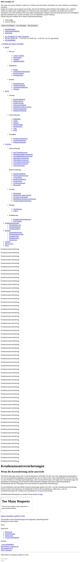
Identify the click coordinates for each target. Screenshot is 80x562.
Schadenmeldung (15, 227)
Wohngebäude (18, 124)
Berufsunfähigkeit (19, 99)
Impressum (8, 33)
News (7, 245)
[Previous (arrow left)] (1, 560)
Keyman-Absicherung (20, 197)
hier (41, 494)
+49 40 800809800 (7, 544)
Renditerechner (14, 238)
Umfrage (16, 89)
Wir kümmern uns (15, 225)
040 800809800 (10, 40)
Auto (15, 128)
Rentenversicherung (19, 110)
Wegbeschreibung (19, 85)
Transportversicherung (20, 164)
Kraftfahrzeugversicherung (22, 219)
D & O (15, 211)
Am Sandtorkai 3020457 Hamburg (7, 549)
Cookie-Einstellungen (12, 537)
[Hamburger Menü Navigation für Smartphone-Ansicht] (1, 44)
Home (7, 47)
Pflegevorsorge (18, 101)
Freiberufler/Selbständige (21, 71)
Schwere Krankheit (19, 105)
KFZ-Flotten (17, 221)
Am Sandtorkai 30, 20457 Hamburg (17, 36)
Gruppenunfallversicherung (22, 201)
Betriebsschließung (19, 179)
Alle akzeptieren (33, 25)
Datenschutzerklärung (12, 31)
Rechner (8, 230)
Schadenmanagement (12, 223)
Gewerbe (8, 144)
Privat (7, 91)
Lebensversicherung (20, 109)
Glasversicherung (19, 165)
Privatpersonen (18, 75)
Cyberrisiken (17, 177)
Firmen (15, 70)
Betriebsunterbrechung (20, 175)
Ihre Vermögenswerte (20, 152)
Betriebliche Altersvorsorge (22, 107)
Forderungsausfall (19, 183)
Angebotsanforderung (20, 87)
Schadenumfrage (14, 229)
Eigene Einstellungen (8, 25)
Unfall (15, 121)
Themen (7, 242)
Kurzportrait (17, 57)
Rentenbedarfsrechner (16, 234)
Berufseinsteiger (18, 73)
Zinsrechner (13, 240)
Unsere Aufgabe (18, 56)
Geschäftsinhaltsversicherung (22, 156)
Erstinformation (10, 29)
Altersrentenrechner (15, 232)
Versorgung (17, 193)
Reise (15, 130)
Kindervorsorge (18, 103)
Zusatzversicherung (19, 140)
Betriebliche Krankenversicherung (24, 199)
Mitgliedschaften (18, 61)
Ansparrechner (14, 236)
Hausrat (15, 123)
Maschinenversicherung (21, 158)
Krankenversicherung (20, 138)
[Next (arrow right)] (3, 560)
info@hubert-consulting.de (9, 546)
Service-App (9, 244)
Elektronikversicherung (21, 160)
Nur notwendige (21, 25)
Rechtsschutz (17, 126)
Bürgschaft (17, 185)
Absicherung (17, 209)
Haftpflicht (16, 119)
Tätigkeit (16, 59)
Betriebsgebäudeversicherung (23, 154)
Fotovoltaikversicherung (21, 162)
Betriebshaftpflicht (19, 174)
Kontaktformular (18, 83)
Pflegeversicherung (19, 142)
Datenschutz (9, 536)
